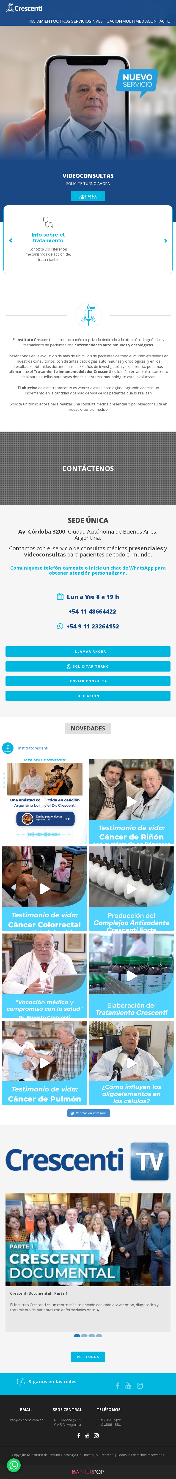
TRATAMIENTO (41, 21)
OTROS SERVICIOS (73, 21)
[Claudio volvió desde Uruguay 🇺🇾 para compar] (131, 801)
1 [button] (77, 1335)
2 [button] (84, 1335)
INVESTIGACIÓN (106, 21)
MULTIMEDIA (135, 21)
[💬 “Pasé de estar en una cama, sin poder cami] (44, 888)
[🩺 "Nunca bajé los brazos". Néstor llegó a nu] (44, 1063)
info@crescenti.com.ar (26, 1420)
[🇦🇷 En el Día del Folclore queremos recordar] (44, 801)
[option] (88, 1262)
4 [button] (99, 1335)
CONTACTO (159, 21)
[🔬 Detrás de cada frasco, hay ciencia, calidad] (131, 976)
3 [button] (91, 1335)
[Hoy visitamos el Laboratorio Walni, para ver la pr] (131, 888)
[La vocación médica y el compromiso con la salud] (44, 976)
